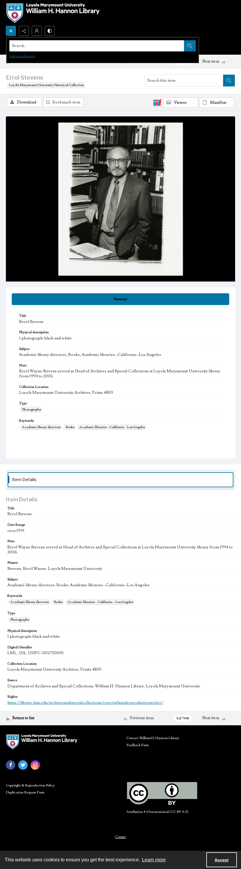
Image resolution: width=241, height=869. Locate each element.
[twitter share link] (23, 765)
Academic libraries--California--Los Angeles (112, 427)
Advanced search (22, 56)
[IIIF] (157, 102)
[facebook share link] (10, 765)
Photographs (31, 409)
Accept (222, 860)
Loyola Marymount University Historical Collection (46, 85)
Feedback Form (137, 745)
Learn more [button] (154, 859)
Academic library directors (41, 427)
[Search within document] (229, 80)
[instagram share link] (35, 765)
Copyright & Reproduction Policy (30, 785)
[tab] (120, 299)
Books (70, 427)
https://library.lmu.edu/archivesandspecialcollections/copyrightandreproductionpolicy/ (85, 702)
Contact (120, 837)
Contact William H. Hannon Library (152, 738)
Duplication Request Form (25, 792)
